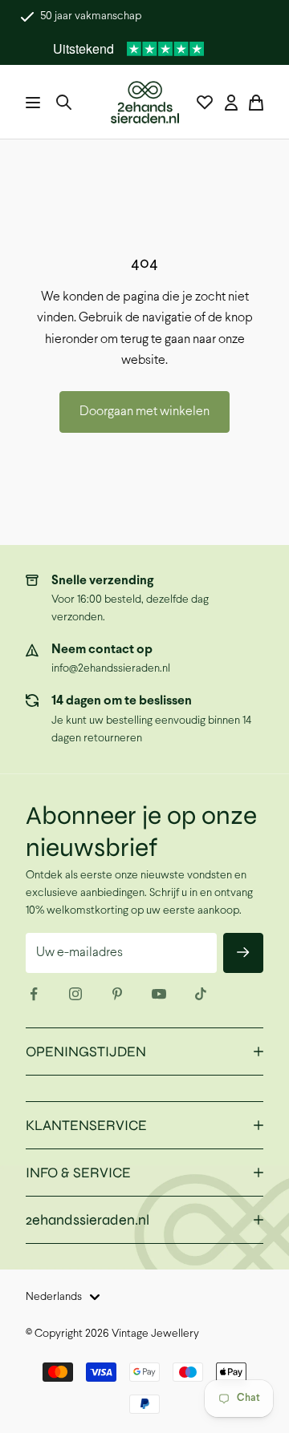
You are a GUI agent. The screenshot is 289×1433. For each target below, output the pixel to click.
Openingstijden (86, 1051)
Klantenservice (86, 1125)
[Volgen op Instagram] (75, 994)
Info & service (78, 1172)
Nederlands (54, 1297)
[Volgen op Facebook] (34, 994)
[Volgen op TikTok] (201, 994)
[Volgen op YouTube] (159, 994)
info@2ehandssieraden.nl (110, 669)
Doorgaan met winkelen (144, 412)
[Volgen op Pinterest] (117, 994)
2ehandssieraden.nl (87, 1220)
